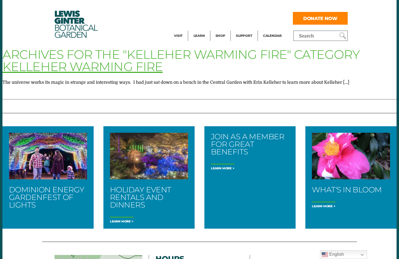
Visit (178, 36)
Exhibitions (186, 28)
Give (240, 17)
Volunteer (246, 28)
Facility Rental (189, 7)
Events (181, 17)
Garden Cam (206, 17)
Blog (197, 28)
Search (306, 36)
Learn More (120, 221)
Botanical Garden (76, 24)
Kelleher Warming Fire (82, 66)
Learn (199, 36)
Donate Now (320, 18)
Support (244, 36)
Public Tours (206, 7)
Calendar (272, 36)
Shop (220, 36)
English (336, 254)
